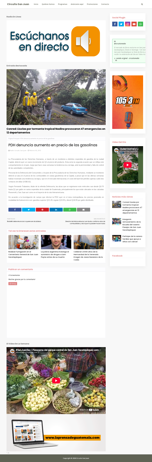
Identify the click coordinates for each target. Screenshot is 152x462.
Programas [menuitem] (62, 4)
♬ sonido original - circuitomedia (126, 58)
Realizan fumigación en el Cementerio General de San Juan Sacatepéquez (23, 254)
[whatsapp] (140, 24)
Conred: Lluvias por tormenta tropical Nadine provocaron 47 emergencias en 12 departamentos (56, 130)
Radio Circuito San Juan (18, 150)
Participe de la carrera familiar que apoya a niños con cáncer (132, 239)
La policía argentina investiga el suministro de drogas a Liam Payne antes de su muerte (55, 254)
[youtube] (134, 24)
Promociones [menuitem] (92, 4)
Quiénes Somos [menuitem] (48, 4)
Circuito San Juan (18, 4)
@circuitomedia (120, 43)
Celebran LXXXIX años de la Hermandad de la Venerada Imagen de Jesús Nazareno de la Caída (88, 255)
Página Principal (13, 138)
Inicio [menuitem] (36, 4)
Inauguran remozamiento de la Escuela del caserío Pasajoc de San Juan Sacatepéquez (132, 224)
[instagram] (127, 24)
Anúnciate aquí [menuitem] (77, 4)
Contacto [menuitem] (105, 4)
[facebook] (114, 24)
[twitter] (121, 24)
